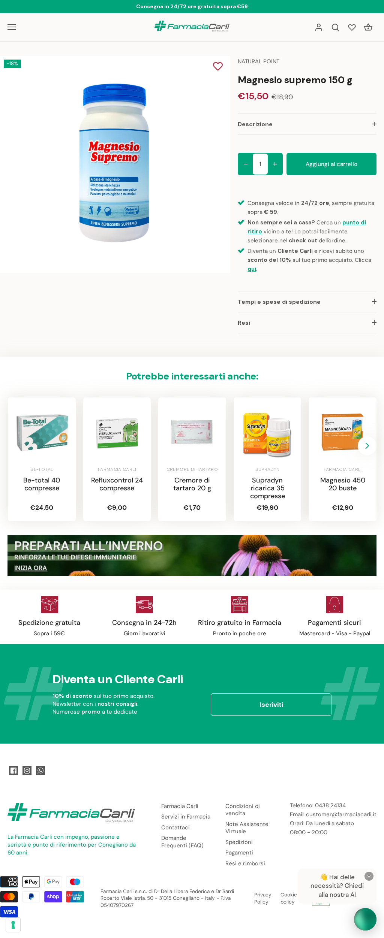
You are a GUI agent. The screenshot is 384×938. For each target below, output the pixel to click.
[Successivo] (367, 445)
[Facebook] (13, 770)
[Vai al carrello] (368, 27)
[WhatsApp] (40, 770)
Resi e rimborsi (245, 863)
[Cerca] (335, 27)
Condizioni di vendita (242, 809)
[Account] (318, 27)
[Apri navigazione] (12, 27)
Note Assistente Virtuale (246, 827)
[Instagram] (27, 770)
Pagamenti (239, 852)
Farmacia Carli (179, 806)
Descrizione (255, 124)
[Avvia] (365, 919)
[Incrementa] (275, 164)
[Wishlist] (352, 27)
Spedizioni (239, 842)
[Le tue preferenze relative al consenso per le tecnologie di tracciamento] (13, 925)
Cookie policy (288, 898)
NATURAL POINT (258, 61)
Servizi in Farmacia (185, 816)
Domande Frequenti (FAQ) (182, 841)
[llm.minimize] (369, 876)
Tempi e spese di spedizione (279, 302)
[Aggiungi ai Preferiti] (218, 67)
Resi (244, 323)
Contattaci (175, 827)
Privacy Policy (263, 898)
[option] (114, 164)
